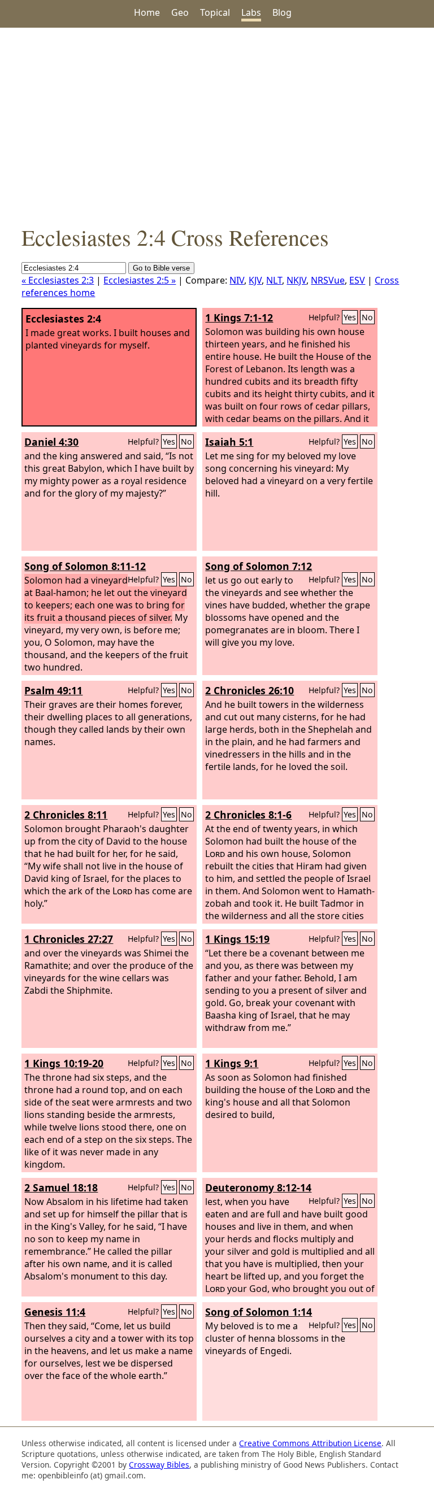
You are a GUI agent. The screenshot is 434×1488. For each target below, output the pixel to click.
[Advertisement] (217, 125)
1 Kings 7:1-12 (239, 317)
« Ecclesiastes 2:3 (57, 280)
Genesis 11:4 (54, 1312)
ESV (357, 280)
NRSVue (328, 280)
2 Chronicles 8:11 (65, 814)
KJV (255, 280)
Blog (282, 12)
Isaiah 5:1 (229, 442)
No (367, 317)
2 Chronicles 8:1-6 (248, 814)
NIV (236, 280)
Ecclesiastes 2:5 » (139, 280)
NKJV (296, 280)
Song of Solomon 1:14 (258, 1312)
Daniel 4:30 (51, 442)
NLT (274, 280)
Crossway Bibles (159, 1464)
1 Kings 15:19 (237, 939)
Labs (251, 12)
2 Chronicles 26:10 (249, 690)
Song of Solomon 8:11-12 (85, 566)
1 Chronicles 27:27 (68, 939)
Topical (215, 12)
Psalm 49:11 (53, 690)
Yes (350, 317)
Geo (180, 12)
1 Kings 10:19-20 (63, 1063)
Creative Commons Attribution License (310, 1443)
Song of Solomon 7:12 (258, 566)
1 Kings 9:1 (231, 1063)
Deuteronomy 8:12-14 (258, 1187)
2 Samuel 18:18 (61, 1187)
